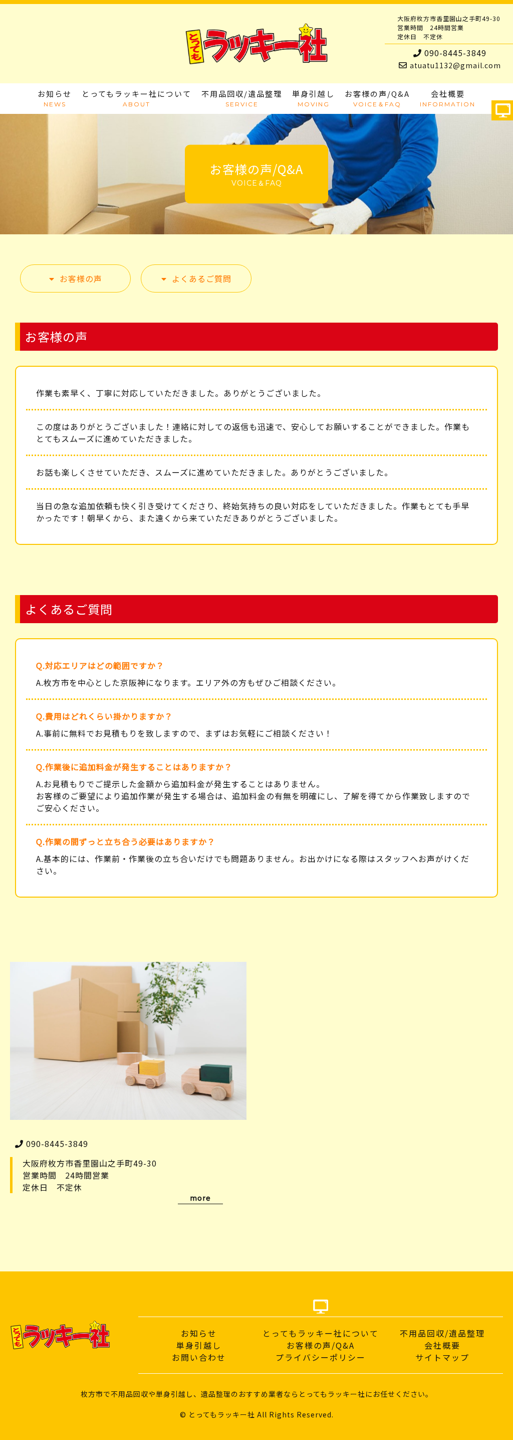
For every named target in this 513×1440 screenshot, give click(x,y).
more (200, 1198)
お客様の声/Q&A (321, 1345)
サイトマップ (442, 1357)
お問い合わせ (199, 1357)
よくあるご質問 (201, 278)
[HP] (502, 112)
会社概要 (442, 1345)
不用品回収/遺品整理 (442, 1333)
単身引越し (198, 1345)
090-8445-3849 (455, 53)
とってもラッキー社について (321, 1333)
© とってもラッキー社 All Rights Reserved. (257, 1414)
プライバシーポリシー (321, 1357)
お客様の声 (81, 278)
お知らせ (199, 1333)
